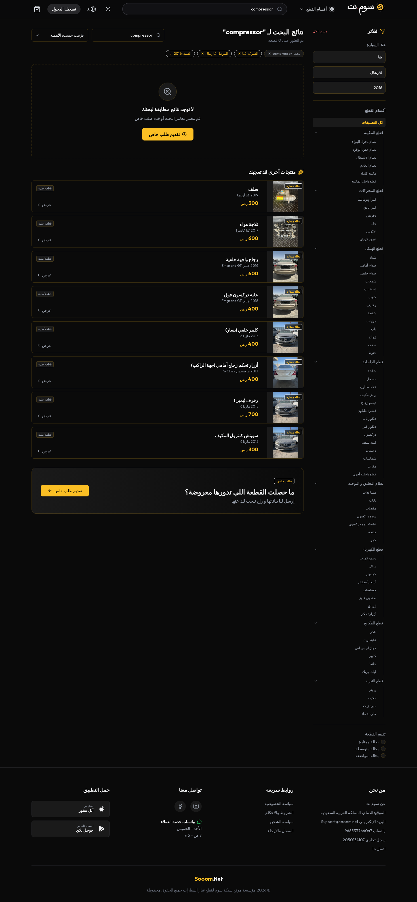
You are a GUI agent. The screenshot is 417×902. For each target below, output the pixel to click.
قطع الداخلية (373, 361)
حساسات (369, 590)
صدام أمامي (368, 265)
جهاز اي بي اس (365, 648)
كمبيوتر (371, 574)
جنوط (372, 353)
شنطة (372, 313)
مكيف (372, 698)
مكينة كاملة (368, 173)
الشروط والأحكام (279, 812)
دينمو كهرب (368, 558)
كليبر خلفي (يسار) (241, 330)
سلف (372, 566)
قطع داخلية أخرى (364, 474)
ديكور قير (369, 426)
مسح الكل (320, 31)
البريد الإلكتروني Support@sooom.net (353, 821)
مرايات (371, 321)
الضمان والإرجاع (281, 830)
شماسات (369, 458)
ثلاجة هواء (249, 224)
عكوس (371, 231)
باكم (373, 632)
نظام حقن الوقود (364, 149)
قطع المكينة (373, 132)
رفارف (371, 305)
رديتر (372, 690)
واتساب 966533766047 (365, 830)
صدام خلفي (368, 273)
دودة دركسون (366, 516)
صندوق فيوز (367, 598)
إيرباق (372, 606)
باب (373, 329)
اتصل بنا (379, 848)
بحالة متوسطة (367, 748)
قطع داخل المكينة (363, 181)
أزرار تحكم (368, 614)
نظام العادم (368, 165)
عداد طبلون (368, 387)
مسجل (371, 379)
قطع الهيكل (374, 248)
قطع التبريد (374, 680)
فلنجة (372, 532)
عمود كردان (368, 239)
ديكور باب (369, 418)
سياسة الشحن (282, 821)
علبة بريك (369, 640)
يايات (372, 500)
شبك (372, 257)
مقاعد (372, 466)
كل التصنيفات (372, 122)
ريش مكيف (368, 395)
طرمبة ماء (368, 714)
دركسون (370, 434)
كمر (373, 540)
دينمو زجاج (368, 402)
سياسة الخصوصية (279, 803)
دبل (373, 223)
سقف (372, 345)
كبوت (372, 297)
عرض (46, 204)
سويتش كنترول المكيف (236, 435)
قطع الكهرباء (373, 549)
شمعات (370, 281)
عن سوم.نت (375, 803)
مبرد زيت (369, 706)
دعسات (370, 450)
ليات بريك (369, 672)
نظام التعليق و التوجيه (365, 483)
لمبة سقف (368, 442)
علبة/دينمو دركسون (362, 524)
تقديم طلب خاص (164, 134)
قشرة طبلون (366, 410)
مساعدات (369, 492)
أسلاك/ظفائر (367, 582)
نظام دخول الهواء (364, 141)
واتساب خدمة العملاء (178, 821)
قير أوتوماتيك (367, 199)
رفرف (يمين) (246, 400)
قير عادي (369, 207)
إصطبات (370, 289)
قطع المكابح (373, 623)
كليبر (372, 656)
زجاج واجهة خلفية (242, 259)
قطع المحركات (371, 190)
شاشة (372, 371)
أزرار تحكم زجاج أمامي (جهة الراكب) (224, 365)
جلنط (372, 664)
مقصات (371, 508)
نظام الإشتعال (366, 157)
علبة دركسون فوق (241, 294)
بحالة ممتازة (369, 741)
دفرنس (371, 215)
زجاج (372, 337)
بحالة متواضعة (367, 755)
